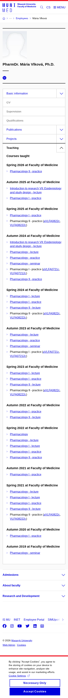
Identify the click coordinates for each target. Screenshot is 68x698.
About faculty (11, 585)
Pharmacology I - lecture (25, 296)
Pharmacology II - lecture (25, 307)
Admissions (10, 574)
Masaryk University (21, 640)
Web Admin (9, 645)
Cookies (21, 645)
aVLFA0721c (51, 269)
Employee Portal (34, 619)
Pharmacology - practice (25, 257)
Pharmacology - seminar (25, 263)
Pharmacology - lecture (24, 252)
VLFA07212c (18, 273)
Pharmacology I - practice (25, 198)
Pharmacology (19, 434)
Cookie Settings (17, 675)
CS (48, 7)
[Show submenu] (60, 575)
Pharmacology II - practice (26, 171)
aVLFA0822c (52, 221)
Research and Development (21, 596)
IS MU (6, 619)
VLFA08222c (18, 225)
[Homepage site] (19, 7)
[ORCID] (5, 78)
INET (17, 619)
